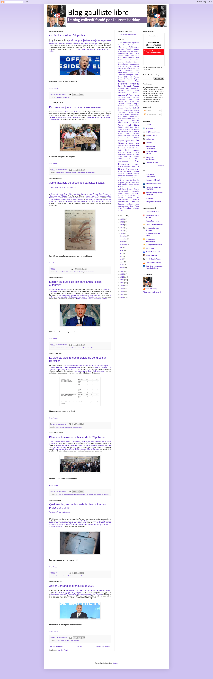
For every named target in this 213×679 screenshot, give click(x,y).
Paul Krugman (132, 150)
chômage (121, 180)
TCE (128, 159)
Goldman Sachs (124, 90)
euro (120, 186)
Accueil (79, 646)
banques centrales (125, 176)
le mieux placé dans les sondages (68, 592)
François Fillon (128, 81)
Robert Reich (122, 156)
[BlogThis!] (76, 94)
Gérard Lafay (131, 97)
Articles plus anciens (103, 646)
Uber (137, 166)
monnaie (136, 199)
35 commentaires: (61, 169)
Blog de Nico (150, 128)
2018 (122, 277)
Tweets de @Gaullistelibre (127, 34)
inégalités (135, 193)
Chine (137, 58)
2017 (122, 280)
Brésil (131, 55)
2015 (122, 286)
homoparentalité (123, 191)
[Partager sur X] (78, 94)
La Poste (71, 576)
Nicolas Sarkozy (74, 272)
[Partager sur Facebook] (81, 94)
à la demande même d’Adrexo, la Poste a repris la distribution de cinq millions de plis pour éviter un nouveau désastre (80, 524)
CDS (119, 58)
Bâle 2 (137, 55)
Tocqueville (127, 166)
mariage (120, 197)
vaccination (90, 348)
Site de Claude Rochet (153, 259)
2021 (122, 233)
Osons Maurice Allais (153, 252)
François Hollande (128, 83)
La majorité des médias (57, 289)
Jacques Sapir (81, 172)
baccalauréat (59, 494)
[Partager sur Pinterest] (83, 94)
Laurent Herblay (151, 289)
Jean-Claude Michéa (131, 110)
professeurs (105, 494)
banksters (136, 173)
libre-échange (123, 195)
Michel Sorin (150, 248)
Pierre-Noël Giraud (133, 154)
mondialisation (123, 199)
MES (124, 129)
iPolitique (149, 143)
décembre (123, 236)
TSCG (137, 159)
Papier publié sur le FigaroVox (60, 512)
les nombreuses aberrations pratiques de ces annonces (80, 295)
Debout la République (126, 68)
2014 (122, 288)
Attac (131, 53)
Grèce (129, 95)
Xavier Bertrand (74, 640)
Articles (148, 111)
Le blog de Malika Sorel (154, 245)
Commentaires (151, 114)
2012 (122, 294)
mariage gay (133, 197)
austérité (128, 173)
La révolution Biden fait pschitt (67, 35)
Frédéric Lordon (151, 135)
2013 (122, 291)
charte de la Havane (132, 178)
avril (121, 259)
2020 (122, 271)
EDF (119, 70)
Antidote (148, 125)
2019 (122, 274)
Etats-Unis (59, 97)
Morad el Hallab (133, 136)
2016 (122, 283)
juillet (122, 250)
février (122, 265)
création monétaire (124, 182)
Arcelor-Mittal (122, 51)
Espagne (129, 75)
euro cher (129, 187)
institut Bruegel (123, 193)
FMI (130, 77)
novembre (123, 239)
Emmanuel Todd (125, 72)
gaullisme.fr (150, 139)
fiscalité (136, 189)
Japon (120, 110)
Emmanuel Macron (70, 172)
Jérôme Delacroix (152, 163)
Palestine (131, 146)
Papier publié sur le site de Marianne (63, 187)
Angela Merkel (132, 49)
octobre (122, 242)
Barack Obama (123, 56)
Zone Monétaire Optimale (128, 171)
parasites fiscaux (89, 272)
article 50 (121, 173)
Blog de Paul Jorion (152, 221)
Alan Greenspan (133, 45)
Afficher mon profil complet (152, 292)
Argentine (129, 51)
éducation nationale (70, 494)
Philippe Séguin (125, 152)
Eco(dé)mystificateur (153, 132)
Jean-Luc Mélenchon (128, 117)
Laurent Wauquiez (61, 640)
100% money (122, 43)
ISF (126, 101)
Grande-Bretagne (65, 427)
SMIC (130, 156)
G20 (67, 272)
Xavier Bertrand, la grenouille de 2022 (71, 585)
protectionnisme (133, 204)
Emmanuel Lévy (132, 70)
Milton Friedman (132, 133)
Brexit (57, 427)
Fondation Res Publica (153, 183)
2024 (122, 225)
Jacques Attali (134, 101)
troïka (120, 208)
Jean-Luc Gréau (128, 116)
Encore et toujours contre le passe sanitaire (75, 107)
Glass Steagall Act (132, 88)
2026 (122, 219)
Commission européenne (128, 64)
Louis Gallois (134, 127)
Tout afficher (160, 165)
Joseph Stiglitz (132, 125)
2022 (122, 231)
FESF (125, 77)
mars (122, 262)
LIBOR (127, 127)
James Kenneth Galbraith (128, 108)
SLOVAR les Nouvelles (153, 262)
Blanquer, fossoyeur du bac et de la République (77, 437)
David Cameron (133, 66)
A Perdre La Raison (152, 212)
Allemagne (122, 47)
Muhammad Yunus (124, 138)
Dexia (137, 68)
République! (150, 198)
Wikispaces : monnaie (153, 202)
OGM (131, 143)
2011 (122, 297)
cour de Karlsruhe (132, 180)
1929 (129, 43)
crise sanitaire (60, 172)
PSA (126, 146)
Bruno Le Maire (60, 272)
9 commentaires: (61, 491)
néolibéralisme (124, 202)
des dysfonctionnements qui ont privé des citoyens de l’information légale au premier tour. (80, 522)
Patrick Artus (131, 148)
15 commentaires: (61, 637)
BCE (137, 53)
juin (121, 253)
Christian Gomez (123, 60)
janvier (122, 268)
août (121, 247)
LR (68, 640)
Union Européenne (76, 427)
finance (129, 189)
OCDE (81, 272)
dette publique (123, 184)
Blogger (115, 663)
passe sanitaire (90, 172)
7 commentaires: (61, 573)
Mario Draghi (128, 131)
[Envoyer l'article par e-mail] (69, 94)
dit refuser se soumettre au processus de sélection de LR (88, 590)
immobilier (135, 191)
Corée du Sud (122, 66)
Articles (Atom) (63, 650)
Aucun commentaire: (62, 269)
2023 (122, 228)
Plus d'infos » (53, 88)
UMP (133, 166)
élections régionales (62, 576)
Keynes (120, 127)
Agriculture (135, 43)
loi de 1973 (134, 195)
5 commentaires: (61, 94)
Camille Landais (128, 58)
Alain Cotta (122, 45)
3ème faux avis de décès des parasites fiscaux (77, 182)
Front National (124, 86)
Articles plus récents (56, 646)
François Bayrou (133, 79)
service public (78, 576)
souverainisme (123, 206)
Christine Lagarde (132, 62)
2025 (122, 222)
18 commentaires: (61, 344)
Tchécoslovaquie (123, 161)
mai (121, 256)
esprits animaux (134, 184)
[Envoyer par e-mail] (73, 94)
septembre (123, 245)
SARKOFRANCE (151, 255)
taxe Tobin (134, 206)
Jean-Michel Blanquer (94, 494)
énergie (120, 210)
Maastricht (129, 129)
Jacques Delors (124, 104)
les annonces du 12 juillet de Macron (68, 112)
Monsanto (122, 136)
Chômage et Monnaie (153, 180)
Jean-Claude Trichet (125, 112)
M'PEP (120, 129)
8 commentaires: (61, 424)
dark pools (135, 182)
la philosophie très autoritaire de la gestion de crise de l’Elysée (80, 296)
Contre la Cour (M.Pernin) (154, 224)
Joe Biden (66, 97)
